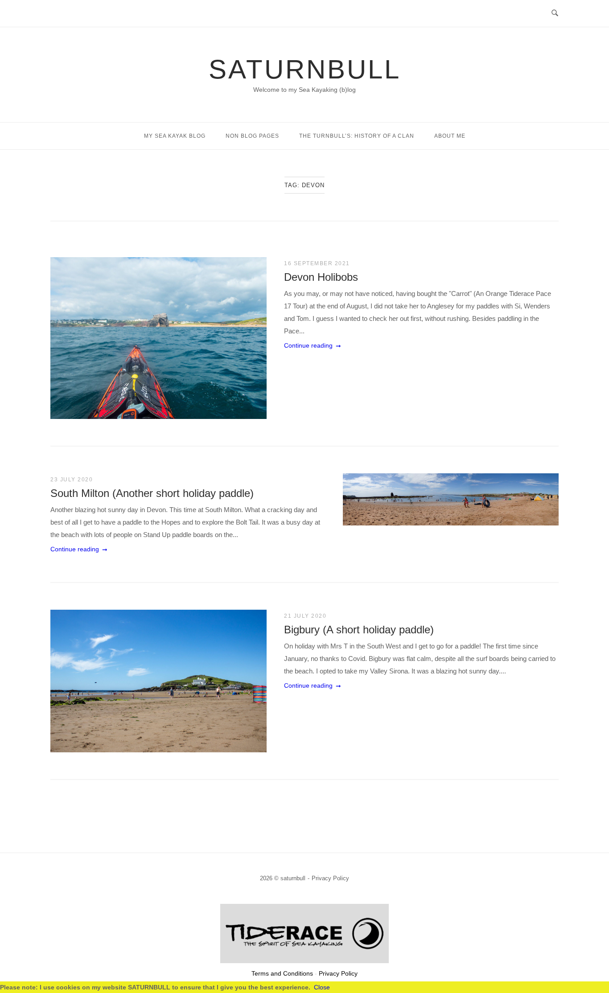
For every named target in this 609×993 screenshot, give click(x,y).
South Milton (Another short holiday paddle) (152, 493)
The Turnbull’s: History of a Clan (356, 136)
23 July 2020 (71, 479)
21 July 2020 (305, 616)
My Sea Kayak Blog (175, 136)
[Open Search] (555, 13)
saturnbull (305, 69)
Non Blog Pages (252, 136)
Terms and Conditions (282, 973)
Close (322, 987)
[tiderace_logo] (304, 960)
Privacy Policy (330, 878)
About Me (449, 136)
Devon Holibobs (321, 277)
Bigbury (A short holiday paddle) (359, 630)
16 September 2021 (317, 263)
